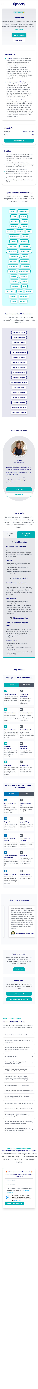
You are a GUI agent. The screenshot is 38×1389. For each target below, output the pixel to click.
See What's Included (19, 994)
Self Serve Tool (10, 534)
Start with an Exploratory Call (19, 999)
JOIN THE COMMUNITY (14, 1203)
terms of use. (17, 1200)
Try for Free (19, 969)
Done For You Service (26, 534)
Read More (18, 29)
